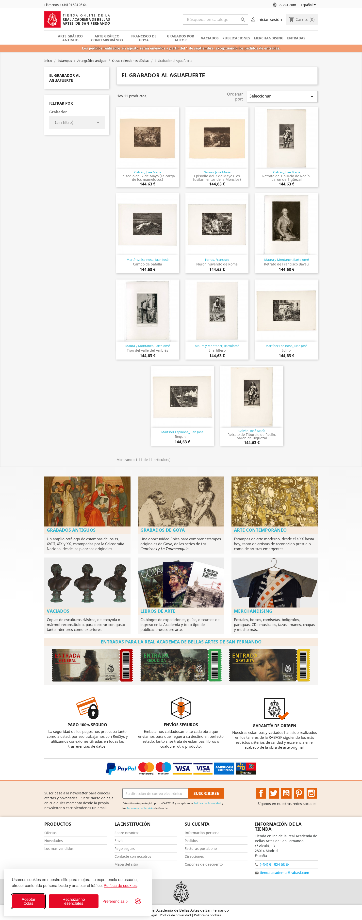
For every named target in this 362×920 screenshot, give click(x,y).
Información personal (202, 832)
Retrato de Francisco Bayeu (286, 264)
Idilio (286, 350)
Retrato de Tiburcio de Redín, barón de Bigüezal (286, 178)
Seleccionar (282, 96)
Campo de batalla (147, 264)
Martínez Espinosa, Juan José (147, 259)
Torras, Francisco (217, 259)
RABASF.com (287, 4)
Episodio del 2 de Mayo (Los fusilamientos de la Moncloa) (217, 178)
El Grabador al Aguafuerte (64, 78)
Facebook (261, 793)
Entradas (296, 38)
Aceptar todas (28, 901)
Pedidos (191, 840)
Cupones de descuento (204, 864)
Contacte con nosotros (133, 856)
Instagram (312, 793)
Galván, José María (147, 172)
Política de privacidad (176, 915)
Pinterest (299, 793)
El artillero (217, 350)
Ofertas (50, 832)
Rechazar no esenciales (74, 901)
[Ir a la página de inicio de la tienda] (181, 892)
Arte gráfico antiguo (70, 38)
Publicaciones (236, 38)
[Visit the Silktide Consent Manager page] (138, 901)
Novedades (53, 840)
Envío (119, 840)
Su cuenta (197, 824)
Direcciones (194, 856)
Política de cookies (120, 885)
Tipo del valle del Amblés (147, 350)
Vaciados (210, 38)
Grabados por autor (180, 38)
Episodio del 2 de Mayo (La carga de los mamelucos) (147, 178)
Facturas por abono (201, 848)
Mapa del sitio (126, 864)
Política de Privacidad (207, 803)
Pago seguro (125, 848)
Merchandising (268, 38)
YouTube (286, 793)
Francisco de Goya (143, 38)
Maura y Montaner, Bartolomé (286, 259)
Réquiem (182, 436)
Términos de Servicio (140, 808)
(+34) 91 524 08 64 (275, 864)
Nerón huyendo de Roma (217, 264)
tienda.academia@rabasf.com (284, 872)
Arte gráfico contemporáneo (107, 38)
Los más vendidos (59, 848)
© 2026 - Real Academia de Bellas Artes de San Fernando (181, 910)
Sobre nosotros (127, 832)
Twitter (274, 793)
